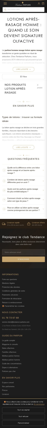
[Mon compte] (39, 3)
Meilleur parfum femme (10, 356)
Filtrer (23, 76)
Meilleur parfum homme (11, 360)
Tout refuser (23, 416)
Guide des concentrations (11, 364)
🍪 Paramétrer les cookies (13, 306)
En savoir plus (39, 404)
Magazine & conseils (10, 344)
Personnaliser (23, 423)
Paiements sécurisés (10, 295)
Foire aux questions (9, 279)
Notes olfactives (8, 348)
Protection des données (11, 287)
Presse (4, 390)
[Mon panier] (43, 3)
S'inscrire (23, 259)
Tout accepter (23, 410)
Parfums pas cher (9, 371)
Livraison (5, 394)
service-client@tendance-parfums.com (15, 322)
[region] (23, 223)
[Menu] (5, 3)
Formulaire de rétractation (11, 299)
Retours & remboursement (12, 303)
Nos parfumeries (8, 386)
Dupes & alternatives (10, 368)
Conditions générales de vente (13, 291)
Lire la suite (22, 69)
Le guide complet (8, 340)
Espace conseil (8, 383)
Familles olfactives (9, 352)
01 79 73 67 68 (10, 317)
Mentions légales (8, 283)
